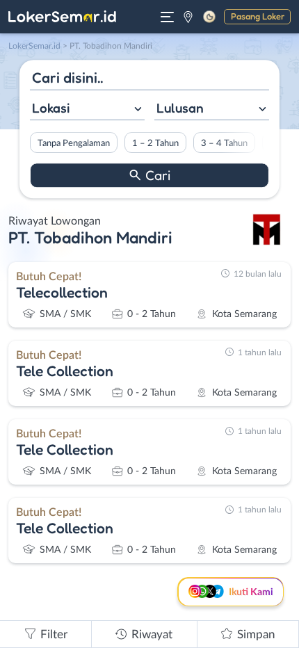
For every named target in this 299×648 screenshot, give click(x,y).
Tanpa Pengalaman (74, 143)
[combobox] (87, 109)
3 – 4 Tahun (224, 143)
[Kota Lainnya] (188, 17)
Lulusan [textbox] (180, 107)
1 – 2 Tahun (155, 143)
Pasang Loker (257, 16)
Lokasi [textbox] (51, 107)
